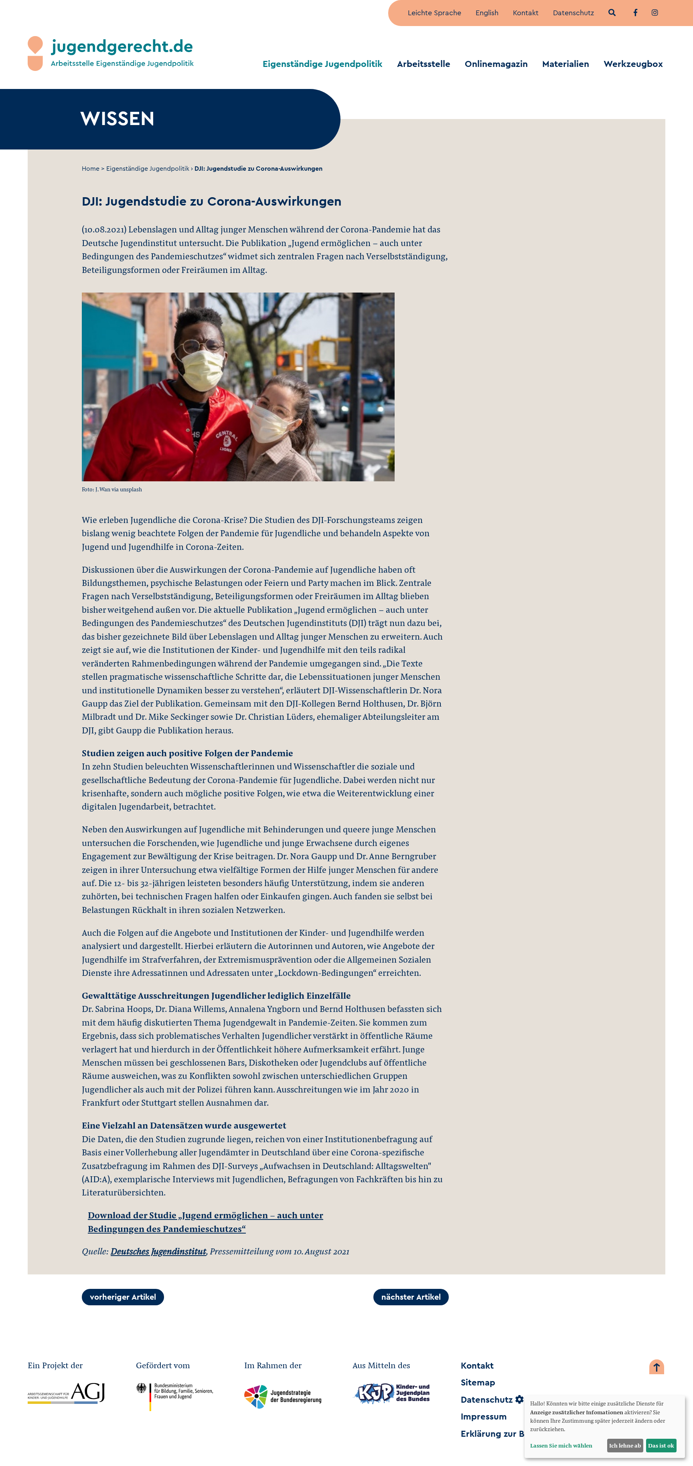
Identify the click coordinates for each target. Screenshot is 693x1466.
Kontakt (526, 12)
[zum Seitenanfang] (656, 1368)
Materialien (565, 64)
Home (90, 169)
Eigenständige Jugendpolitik (323, 64)
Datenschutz (573, 12)
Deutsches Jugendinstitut (158, 1251)
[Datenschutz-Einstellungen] (519, 1399)
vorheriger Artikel (123, 1297)
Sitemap (478, 1382)
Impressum (484, 1416)
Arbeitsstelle (423, 64)
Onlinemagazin (496, 64)
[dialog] (605, 1426)
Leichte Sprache (434, 12)
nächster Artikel (411, 1297)
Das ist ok (661, 1445)
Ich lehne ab (625, 1445)
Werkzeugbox (633, 64)
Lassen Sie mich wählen (561, 1445)
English (487, 12)
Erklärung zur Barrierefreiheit (522, 1434)
